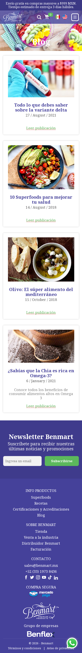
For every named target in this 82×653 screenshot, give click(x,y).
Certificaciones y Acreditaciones (41, 509)
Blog (41, 515)
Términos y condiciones (24, 648)
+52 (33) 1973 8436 (41, 571)
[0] (46, 17)
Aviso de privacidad (60, 648)
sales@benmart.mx (41, 565)
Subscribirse (61, 461)
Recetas (41, 503)
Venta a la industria (41, 537)
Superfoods (41, 497)
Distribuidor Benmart (41, 543)
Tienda (41, 531)
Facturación (41, 549)
